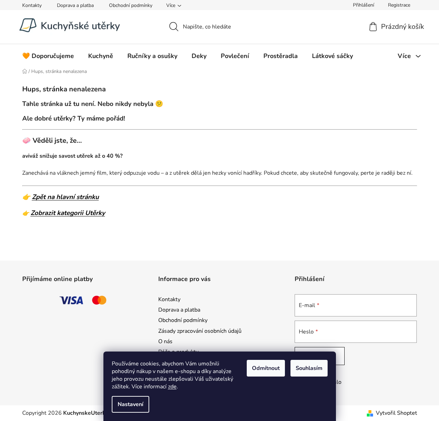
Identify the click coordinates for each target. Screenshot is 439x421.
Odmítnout (266, 368)
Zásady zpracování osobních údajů (200, 331)
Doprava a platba (75, 5)
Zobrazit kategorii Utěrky (68, 212)
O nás (165, 341)
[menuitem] (48, 56)
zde (172, 386)
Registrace (399, 5)
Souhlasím (309, 368)
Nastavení (130, 404)
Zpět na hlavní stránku (65, 196)
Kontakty (32, 5)
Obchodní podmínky (130, 5)
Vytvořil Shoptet (396, 413)
